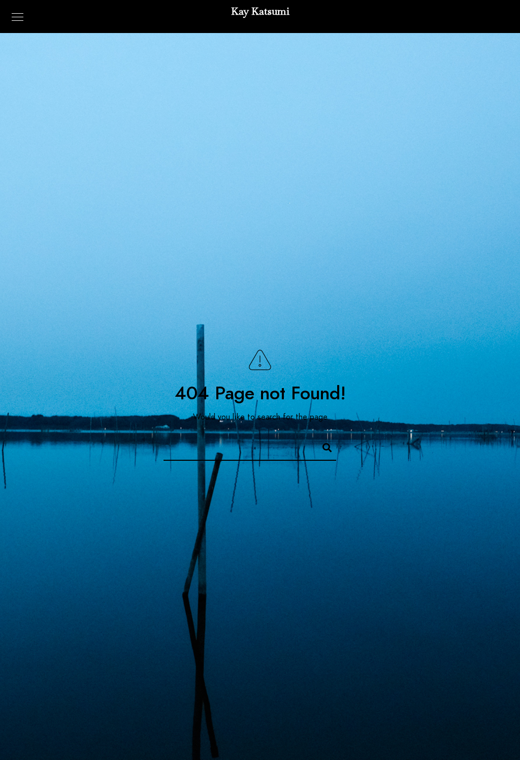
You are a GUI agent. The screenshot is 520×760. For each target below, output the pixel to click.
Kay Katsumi (260, 11)
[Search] (322, 446)
